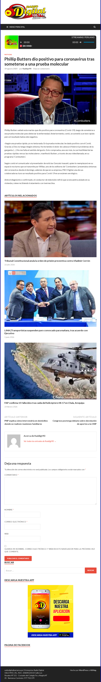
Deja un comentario (41, 69)
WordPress (83, 670)
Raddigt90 (27, 69)
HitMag (93, 670)
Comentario (11, 475)
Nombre (9, 510)
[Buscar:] (50, 570)
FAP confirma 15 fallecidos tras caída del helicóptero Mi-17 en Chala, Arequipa (44, 403)
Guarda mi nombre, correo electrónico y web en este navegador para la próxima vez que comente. (49, 550)
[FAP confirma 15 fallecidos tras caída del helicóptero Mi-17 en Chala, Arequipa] (50, 400)
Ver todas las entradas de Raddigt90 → (40, 441)
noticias (8, 54)
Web (6, 534)
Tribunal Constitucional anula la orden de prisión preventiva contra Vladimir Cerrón (47, 260)
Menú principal (17, 27)
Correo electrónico (15, 522)
